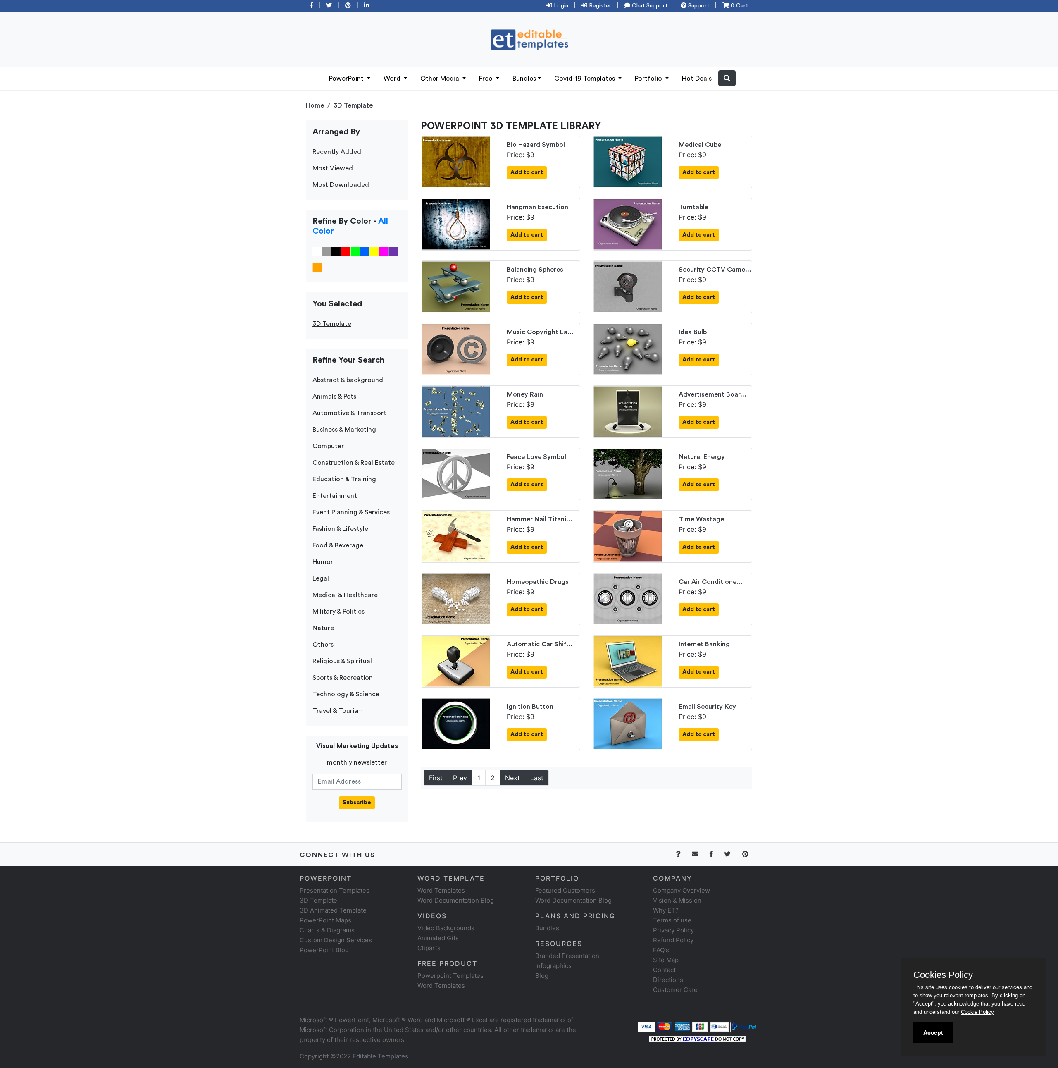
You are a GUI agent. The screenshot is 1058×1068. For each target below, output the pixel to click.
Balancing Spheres (535, 269)
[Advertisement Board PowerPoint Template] (627, 411)
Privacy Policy (673, 930)
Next (512, 778)
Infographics (553, 966)
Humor (322, 562)
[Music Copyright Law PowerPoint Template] (456, 348)
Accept (933, 1032)
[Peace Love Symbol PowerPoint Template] (456, 473)
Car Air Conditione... (711, 581)
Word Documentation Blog (455, 900)
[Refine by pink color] (383, 251)
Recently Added (336, 151)
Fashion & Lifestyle (340, 529)
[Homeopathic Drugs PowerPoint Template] (456, 598)
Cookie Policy (977, 1012)
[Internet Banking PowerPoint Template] (627, 661)
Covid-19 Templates (585, 78)
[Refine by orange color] (317, 267)
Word (393, 78)
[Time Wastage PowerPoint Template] (627, 536)
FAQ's (661, 950)
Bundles (524, 78)
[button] (727, 78)
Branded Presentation (567, 956)
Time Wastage (701, 519)
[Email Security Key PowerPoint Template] (627, 723)
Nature (323, 628)
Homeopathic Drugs (538, 581)
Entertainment (334, 495)
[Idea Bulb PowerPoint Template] (627, 348)
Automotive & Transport (349, 413)
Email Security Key (707, 706)
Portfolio (649, 78)
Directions (668, 980)
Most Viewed (332, 168)
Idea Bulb (693, 332)
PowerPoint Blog (324, 950)
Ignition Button (530, 706)
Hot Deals (697, 78)
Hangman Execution (537, 207)
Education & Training (344, 479)
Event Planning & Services (351, 512)
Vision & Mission (677, 900)
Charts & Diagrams (327, 930)
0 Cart (738, 6)
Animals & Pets (334, 396)
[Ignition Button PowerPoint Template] (456, 723)
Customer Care (675, 990)
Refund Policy (673, 940)
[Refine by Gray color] (326, 251)
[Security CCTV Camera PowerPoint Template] (627, 286)
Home (315, 105)
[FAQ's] (683, 854)
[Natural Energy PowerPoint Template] (627, 473)
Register (599, 6)
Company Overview (681, 890)
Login (560, 6)
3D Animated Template (333, 910)
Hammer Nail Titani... (539, 519)
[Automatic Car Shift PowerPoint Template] (456, 661)
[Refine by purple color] (393, 251)
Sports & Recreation (342, 677)
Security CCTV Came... (715, 269)
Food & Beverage (337, 545)
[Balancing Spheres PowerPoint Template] (456, 286)
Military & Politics (338, 611)
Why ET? (666, 910)
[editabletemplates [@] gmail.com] (700, 854)
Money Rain (525, 394)
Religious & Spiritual (342, 661)
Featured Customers (565, 890)
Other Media (440, 78)
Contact (664, 970)
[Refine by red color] (345, 251)
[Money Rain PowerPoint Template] (456, 411)
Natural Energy (702, 457)
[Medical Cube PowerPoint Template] (627, 161)
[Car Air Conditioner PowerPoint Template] (627, 598)
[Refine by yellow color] (374, 251)
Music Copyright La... (540, 332)
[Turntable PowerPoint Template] (627, 224)
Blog (541, 976)
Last (536, 778)
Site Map (666, 960)
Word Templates (441, 890)
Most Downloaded (340, 185)
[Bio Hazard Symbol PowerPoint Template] (456, 161)
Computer (328, 446)
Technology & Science (345, 694)
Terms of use (672, 920)
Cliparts (429, 948)
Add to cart (526, 172)
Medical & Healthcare (345, 595)
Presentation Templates (334, 890)
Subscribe (357, 802)
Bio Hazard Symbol (536, 144)
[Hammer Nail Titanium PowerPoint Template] (456, 536)
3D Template (353, 105)
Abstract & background (347, 380)
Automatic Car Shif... (539, 644)
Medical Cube (700, 144)
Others (323, 644)
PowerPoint (347, 78)
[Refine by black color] (336, 251)
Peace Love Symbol (536, 457)
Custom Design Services (336, 940)
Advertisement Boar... (712, 394)
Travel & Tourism (337, 710)
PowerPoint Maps (325, 920)
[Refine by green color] (355, 251)
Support (697, 6)
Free (486, 78)
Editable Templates (380, 1056)
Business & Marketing (344, 429)
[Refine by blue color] (364, 251)
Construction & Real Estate (353, 462)
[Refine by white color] (317, 251)
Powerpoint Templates (450, 976)
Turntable (693, 207)
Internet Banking (704, 644)
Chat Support (648, 6)
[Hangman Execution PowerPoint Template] (456, 224)
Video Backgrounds (445, 928)
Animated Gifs (438, 938)
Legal (320, 578)
